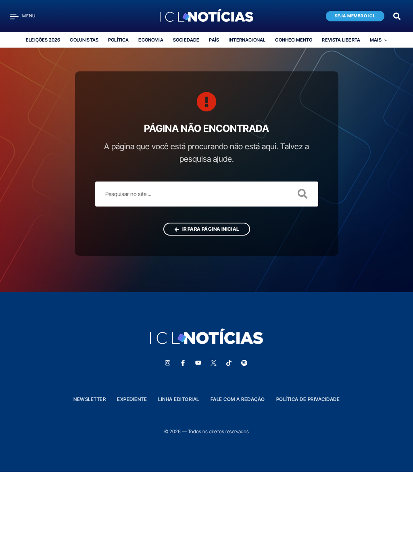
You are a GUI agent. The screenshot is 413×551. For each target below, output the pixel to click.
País (214, 40)
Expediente (132, 399)
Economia (150, 40)
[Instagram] (167, 363)
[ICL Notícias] (207, 16)
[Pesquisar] (397, 15)
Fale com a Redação (238, 399)
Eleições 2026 (43, 40)
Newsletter (89, 399)
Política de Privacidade (308, 399)
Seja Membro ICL (355, 16)
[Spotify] (244, 363)
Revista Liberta (341, 40)
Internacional (247, 40)
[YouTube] (198, 363)
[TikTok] (228, 363)
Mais (376, 40)
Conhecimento (293, 40)
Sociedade (186, 40)
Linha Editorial (178, 399)
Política (118, 40)
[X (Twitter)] (213, 363)
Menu (28, 16)
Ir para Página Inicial (210, 229)
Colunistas (84, 40)
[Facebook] (182, 363)
